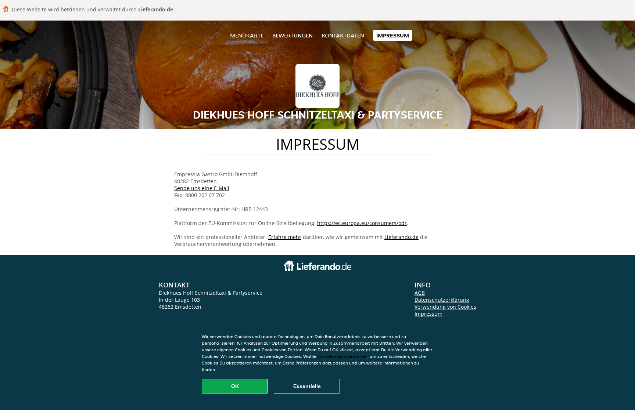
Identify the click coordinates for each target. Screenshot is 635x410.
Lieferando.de (401, 236)
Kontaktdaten (343, 35)
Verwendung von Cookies (445, 306)
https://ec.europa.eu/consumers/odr (362, 222)
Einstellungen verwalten (342, 356)
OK (235, 386)
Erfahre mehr (284, 236)
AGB (420, 292)
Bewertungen (292, 35)
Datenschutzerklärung (442, 299)
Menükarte (246, 35)
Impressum (392, 35)
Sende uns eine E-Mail (201, 188)
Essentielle (307, 386)
